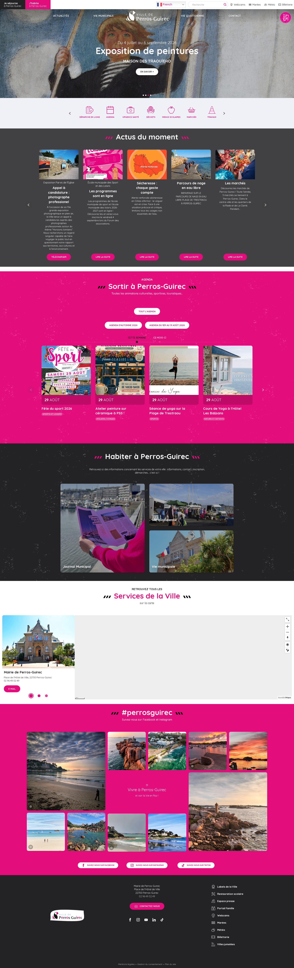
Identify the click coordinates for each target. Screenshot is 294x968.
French (167, 4)
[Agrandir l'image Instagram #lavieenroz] (86, 832)
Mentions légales (126, 964)
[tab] (137, 337)
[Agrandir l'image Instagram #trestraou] (66, 771)
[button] (70, 113)
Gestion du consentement (149, 964)
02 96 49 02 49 (147, 896)
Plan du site (170, 964)
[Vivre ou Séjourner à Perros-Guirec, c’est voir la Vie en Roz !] (147, 15)
